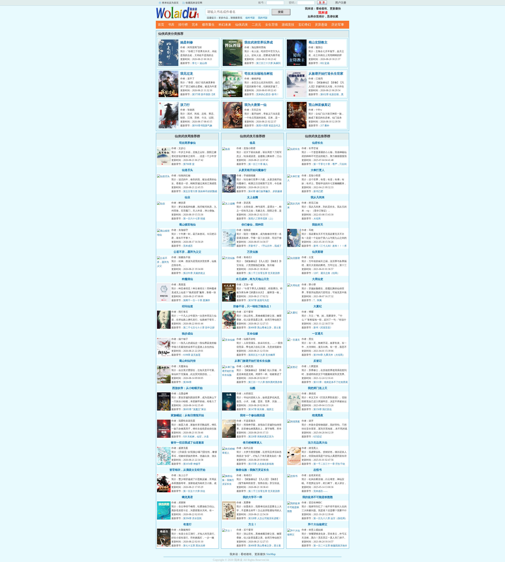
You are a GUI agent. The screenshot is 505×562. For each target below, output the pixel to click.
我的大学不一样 (252, 497)
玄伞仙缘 (252, 333)
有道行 (187, 524)
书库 (171, 24)
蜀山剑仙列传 (187, 360)
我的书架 (262, 17)
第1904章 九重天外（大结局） (329, 354)
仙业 (187, 197)
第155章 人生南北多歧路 (261, 463)
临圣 (252, 142)
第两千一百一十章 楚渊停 (196, 300)
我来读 (177, 13)
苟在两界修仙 (187, 142)
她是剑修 (186, 42)
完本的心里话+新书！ (267, 94)
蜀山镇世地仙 (187, 224)
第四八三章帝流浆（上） (261, 218)
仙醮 (252, 388)
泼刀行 (185, 104)
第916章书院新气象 (202, 125)
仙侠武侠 (241, 24)
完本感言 (188, 245)
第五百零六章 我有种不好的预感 (200, 191)
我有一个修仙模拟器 (252, 415)
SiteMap (271, 554)
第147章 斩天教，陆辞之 (261, 409)
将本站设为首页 (170, 2)
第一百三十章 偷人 (258, 164)
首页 (161, 24)
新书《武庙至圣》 (322, 327)
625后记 (317, 436)
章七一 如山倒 (199, 63)
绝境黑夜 (317, 415)
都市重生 (208, 24)
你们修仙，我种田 (252, 224)
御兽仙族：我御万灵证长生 (252, 469)
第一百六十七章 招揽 (194, 218)
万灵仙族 (252, 251)
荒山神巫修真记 (320, 104)
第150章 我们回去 (322, 409)
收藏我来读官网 (194, 2)
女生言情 (271, 24)
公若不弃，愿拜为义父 (187, 251)
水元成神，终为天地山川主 (252, 279)
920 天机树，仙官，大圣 (196, 436)
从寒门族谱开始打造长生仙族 (252, 360)
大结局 (317, 218)
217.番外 (324, 125)
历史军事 (337, 24)
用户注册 (340, 2)
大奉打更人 (318, 170)
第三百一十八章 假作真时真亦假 (265, 382)
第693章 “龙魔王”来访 (194, 409)
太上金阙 (252, 197)
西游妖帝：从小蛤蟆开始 (187, 388)
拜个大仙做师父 (317, 524)
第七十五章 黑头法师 (194, 545)
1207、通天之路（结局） (326, 273)
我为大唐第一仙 (255, 104)
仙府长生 (317, 142)
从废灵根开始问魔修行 (252, 170)
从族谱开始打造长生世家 (326, 73)
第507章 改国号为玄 (258, 300)
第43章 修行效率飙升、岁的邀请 (265, 191)
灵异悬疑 (321, 24)
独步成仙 (187, 333)
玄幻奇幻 (304, 24)
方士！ (252, 524)
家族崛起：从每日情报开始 (187, 415)
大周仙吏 (317, 279)
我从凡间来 (318, 197)
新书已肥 (318, 191)
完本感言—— (320, 491)
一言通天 (317, 333)
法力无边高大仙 (317, 442)
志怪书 (317, 469)
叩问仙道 (187, 306)
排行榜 (183, 24)
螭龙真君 (187, 497)
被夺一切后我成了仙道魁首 (187, 442)
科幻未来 (225, 24)
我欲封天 (317, 224)
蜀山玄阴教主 (318, 42)
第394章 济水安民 (192, 518)
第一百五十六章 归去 (194, 491)
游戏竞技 (288, 24)
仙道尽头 (187, 170)
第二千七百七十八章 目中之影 (199, 327)
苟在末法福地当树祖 (258, 73)
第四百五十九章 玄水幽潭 (261, 354)
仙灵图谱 (317, 251)
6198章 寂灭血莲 (191, 354)
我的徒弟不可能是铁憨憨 (317, 497)
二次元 (256, 24)
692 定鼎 (324, 63)
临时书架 (250, 17)
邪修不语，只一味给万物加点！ (252, 306)
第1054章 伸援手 (191, 463)
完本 (195, 24)
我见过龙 (186, 73)
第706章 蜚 (189, 164)
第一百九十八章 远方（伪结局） (330, 518)
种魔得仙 (187, 279)
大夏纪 (317, 306)
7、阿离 (317, 300)
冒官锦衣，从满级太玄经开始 (187, 469)
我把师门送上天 (317, 388)
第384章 (187, 382)
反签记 (317, 360)
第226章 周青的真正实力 (261, 436)
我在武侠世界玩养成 (258, 42)
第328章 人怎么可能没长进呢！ (264, 518)
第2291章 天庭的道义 (194, 273)
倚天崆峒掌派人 (252, 442)
